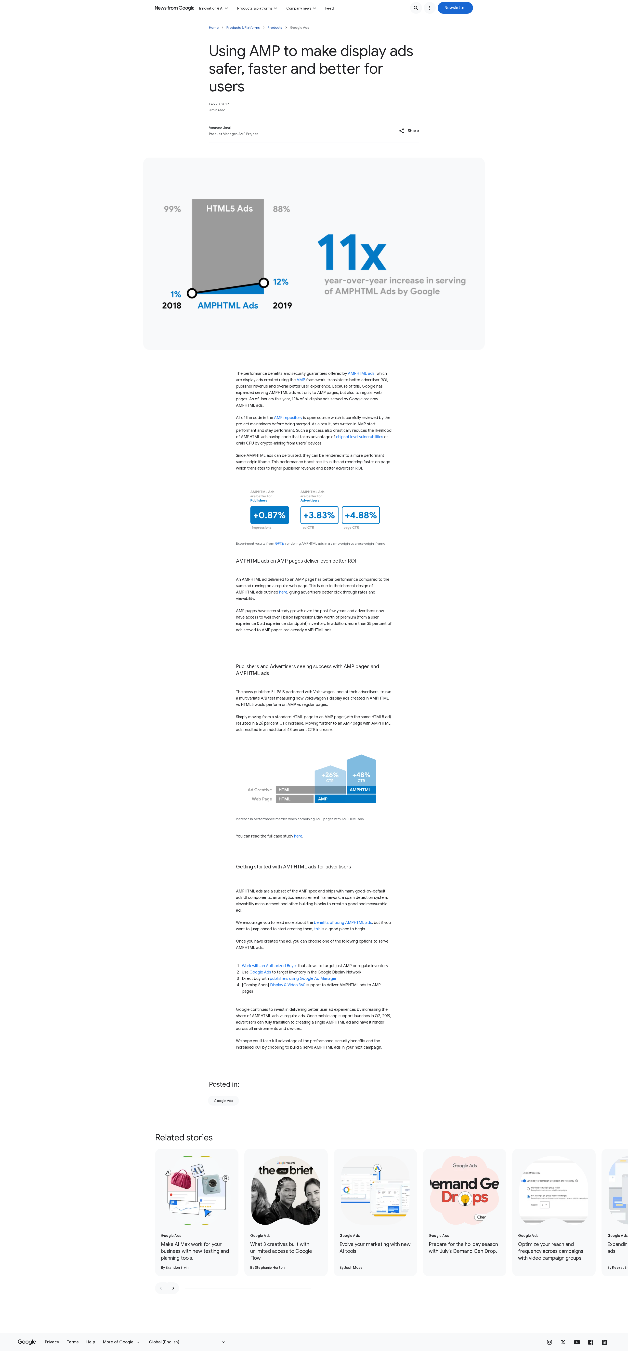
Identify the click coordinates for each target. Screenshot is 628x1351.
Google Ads (260, 972)
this (317, 929)
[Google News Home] (174, 8)
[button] (455, 8)
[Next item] (173, 1288)
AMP (301, 380)
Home (214, 27)
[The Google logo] (27, 1342)
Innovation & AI (211, 8)
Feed (329, 8)
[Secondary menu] (430, 8)
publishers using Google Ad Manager (303, 978)
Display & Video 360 (287, 985)
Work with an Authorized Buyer (269, 965)
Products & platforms (255, 8)
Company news (299, 8)
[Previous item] (161, 1288)
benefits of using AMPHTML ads (343, 922)
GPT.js (280, 543)
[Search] (416, 8)
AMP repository (288, 417)
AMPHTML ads (361, 373)
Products (275, 27)
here (283, 592)
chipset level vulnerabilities (359, 436)
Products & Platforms (243, 27)
